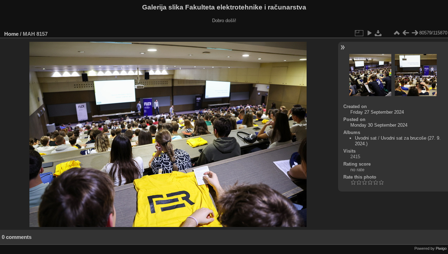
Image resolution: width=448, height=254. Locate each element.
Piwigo (441, 248)
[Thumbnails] (396, 33)
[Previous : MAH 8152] (405, 33)
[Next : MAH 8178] (414, 33)
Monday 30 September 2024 (378, 125)
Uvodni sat (366, 138)
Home (11, 34)
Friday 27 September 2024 (377, 112)
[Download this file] (378, 33)
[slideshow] (369, 33)
